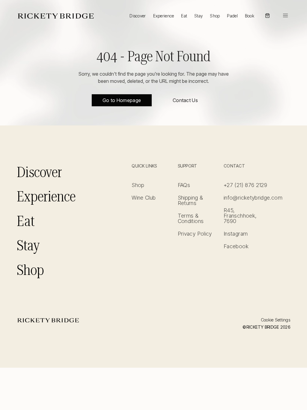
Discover (138, 15)
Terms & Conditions (191, 218)
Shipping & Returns (190, 200)
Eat (184, 15)
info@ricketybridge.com (245, 197)
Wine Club (144, 197)
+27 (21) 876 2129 (245, 185)
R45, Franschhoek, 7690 (240, 216)
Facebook (236, 246)
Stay (198, 15)
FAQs (184, 185)
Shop (215, 16)
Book (249, 16)
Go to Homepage (122, 100)
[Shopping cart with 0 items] (267, 16)
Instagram (236, 234)
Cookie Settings (275, 320)
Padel (232, 15)
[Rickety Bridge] (56, 16)
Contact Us (185, 100)
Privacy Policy (195, 234)
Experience (163, 15)
